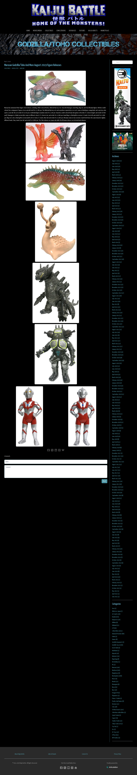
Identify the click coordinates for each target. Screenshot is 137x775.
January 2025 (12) (117, 214)
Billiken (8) (115, 622)
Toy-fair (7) (115, 726)
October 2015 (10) (117, 526)
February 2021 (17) (117, 346)
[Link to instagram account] (72, 767)
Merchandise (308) (117, 676)
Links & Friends (52, 754)
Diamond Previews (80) (118, 634)
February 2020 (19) (117, 380)
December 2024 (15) (117, 217)
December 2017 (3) (117, 453)
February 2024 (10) (117, 245)
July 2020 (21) (116, 366)
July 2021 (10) (116, 332)
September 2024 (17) (118, 225)
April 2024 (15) (116, 239)
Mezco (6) (114, 679)
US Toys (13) (115, 732)
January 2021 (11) (117, 349)
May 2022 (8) (115, 304)
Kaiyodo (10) (115, 653)
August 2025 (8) (116, 194)
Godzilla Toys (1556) (117, 645)
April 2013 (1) (116, 594)
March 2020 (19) (116, 377)
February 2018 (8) (117, 447)
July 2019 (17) (116, 400)
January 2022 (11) (117, 315)
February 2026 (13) (117, 178)
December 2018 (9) (117, 419)
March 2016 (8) (116, 512)
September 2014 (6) (117, 563)
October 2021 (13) (117, 324)
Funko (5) (114, 636)
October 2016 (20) (117, 492)
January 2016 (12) (117, 518)
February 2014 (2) (117, 582)
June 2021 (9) (116, 335)
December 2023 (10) (117, 251)
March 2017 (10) (116, 478)
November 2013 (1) (117, 585)
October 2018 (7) (116, 425)
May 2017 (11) (116, 473)
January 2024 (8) (116, 248)
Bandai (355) (115, 617)
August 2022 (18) (117, 296)
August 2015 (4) (116, 532)
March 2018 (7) (116, 445)
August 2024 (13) (117, 228)
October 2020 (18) (117, 357)
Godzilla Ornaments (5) (118, 642)
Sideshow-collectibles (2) (119, 712)
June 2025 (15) (116, 200)
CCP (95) (114, 628)
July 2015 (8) (115, 535)
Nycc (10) (114, 690)
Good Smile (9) (116, 648)
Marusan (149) (116, 667)
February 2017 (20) (117, 481)
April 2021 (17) (116, 341)
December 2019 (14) (117, 386)
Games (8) (115, 639)
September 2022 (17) (118, 293)
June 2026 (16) (116, 166)
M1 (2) (114, 664)
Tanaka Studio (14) (117, 721)
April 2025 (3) (116, 206)
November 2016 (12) (117, 490)
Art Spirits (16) (116, 614)
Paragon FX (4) (116, 693)
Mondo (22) (115, 681)
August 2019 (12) (117, 397)
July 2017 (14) (116, 467)
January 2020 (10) (117, 383)
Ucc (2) (114, 729)
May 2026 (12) (116, 169)
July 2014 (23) (116, 568)
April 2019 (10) (116, 408)
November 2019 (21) (117, 388)
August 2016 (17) (117, 498)
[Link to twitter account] (65, 767)
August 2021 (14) (117, 329)
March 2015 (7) (116, 546)
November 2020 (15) (117, 355)
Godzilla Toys (15, 68)
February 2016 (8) (117, 515)
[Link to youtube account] (68, 767)
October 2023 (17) (117, 256)
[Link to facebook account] (61, 767)
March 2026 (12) (116, 175)
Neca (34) (114, 687)
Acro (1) (114, 608)
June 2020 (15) (116, 369)
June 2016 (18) (116, 504)
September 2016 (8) (117, 495)
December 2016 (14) (117, 487)
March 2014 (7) (116, 580)
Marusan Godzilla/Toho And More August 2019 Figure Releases (32, 65)
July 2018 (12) (116, 433)
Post (104, 481)
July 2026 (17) (116, 163)
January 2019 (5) (116, 417)
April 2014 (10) (116, 577)
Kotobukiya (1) (116, 662)
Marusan (22, 68)
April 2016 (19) (116, 509)
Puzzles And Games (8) (118, 701)
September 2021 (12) (118, 327)
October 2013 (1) (116, 588)
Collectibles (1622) (117, 631)
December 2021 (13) (117, 318)
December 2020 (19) (117, 352)
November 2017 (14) (117, 456)
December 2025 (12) (117, 183)
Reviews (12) (115, 704)
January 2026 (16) (117, 180)
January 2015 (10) (117, 551)
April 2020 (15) (116, 374)
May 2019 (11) (116, 405)
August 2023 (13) (117, 262)
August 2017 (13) (117, 464)
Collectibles (7, 68)
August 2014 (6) (116, 566)
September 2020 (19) (118, 360)
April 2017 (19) (116, 476)
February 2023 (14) (117, 279)
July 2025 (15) (116, 197)
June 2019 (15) (116, 402)
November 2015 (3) (117, 523)
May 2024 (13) (116, 237)
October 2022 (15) (117, 290)
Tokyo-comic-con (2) (117, 723)
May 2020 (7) (115, 372)
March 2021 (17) (116, 343)
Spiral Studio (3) (116, 715)
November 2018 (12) (117, 422)
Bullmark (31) (115, 625)
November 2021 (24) (117, 321)
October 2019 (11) (117, 391)
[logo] (68, 15)
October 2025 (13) (117, 189)
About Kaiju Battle (19, 754)
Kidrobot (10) (115, 656)
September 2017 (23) (118, 462)
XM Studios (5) (116, 738)
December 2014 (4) (117, 554)
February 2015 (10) (117, 549)
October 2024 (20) (117, 223)
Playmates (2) (116, 695)
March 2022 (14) (116, 310)
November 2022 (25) (117, 287)
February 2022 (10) (117, 312)
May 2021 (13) (116, 338)
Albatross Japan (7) (117, 611)
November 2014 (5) (117, 557)
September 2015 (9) (117, 529)
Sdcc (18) (114, 707)
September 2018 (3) (117, 428)
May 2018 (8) (115, 439)
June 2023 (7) (116, 268)
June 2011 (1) (116, 596)
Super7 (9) (115, 718)
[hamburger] (8, 3)
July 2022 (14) (116, 298)
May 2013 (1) (115, 591)
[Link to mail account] (76, 767)
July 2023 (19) (116, 265)
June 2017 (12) (116, 470)
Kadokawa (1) (115, 650)
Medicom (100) (116, 670)
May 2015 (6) (115, 540)
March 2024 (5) (116, 242)
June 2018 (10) (116, 436)
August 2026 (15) (117, 161)
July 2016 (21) (116, 501)
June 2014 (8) (116, 571)
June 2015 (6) (116, 537)
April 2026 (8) (116, 172)
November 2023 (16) (117, 253)
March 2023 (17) (116, 276)
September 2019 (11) (118, 394)
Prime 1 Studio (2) (117, 698)
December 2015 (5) (117, 521)
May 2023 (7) (115, 270)
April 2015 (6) (116, 543)
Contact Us (85, 754)
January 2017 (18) (117, 484)
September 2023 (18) (118, 259)
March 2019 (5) (116, 411)
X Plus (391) (115, 735)
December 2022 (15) (117, 284)
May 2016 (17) (116, 506)
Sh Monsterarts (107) (118, 709)
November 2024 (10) (117, 220)
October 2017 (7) (116, 459)
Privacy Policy (117, 754)
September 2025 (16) (118, 192)
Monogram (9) (115, 684)
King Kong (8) (115, 659)
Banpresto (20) (116, 619)
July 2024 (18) (116, 231)
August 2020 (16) (117, 363)
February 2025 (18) (117, 211)
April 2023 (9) (116, 273)
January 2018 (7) (116, 450)
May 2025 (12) (116, 203)
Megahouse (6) (116, 673)
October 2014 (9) (116, 560)
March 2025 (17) (116, 208)
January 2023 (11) (117, 282)
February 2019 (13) (117, 414)
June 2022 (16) (116, 301)
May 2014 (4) (115, 574)
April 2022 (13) (116, 307)
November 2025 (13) (117, 186)
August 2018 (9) (116, 431)
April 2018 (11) (116, 442)
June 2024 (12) (116, 234)
